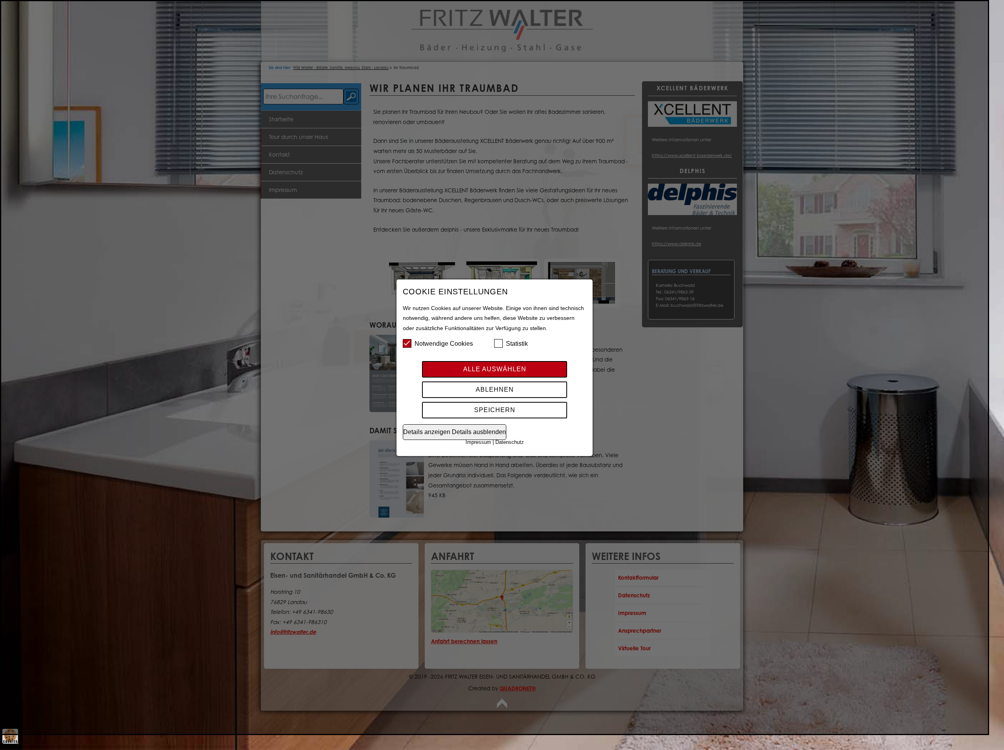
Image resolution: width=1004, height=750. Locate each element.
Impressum (478, 442)
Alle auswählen (494, 369)
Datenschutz (509, 442)
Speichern (494, 410)
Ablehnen (495, 389)
